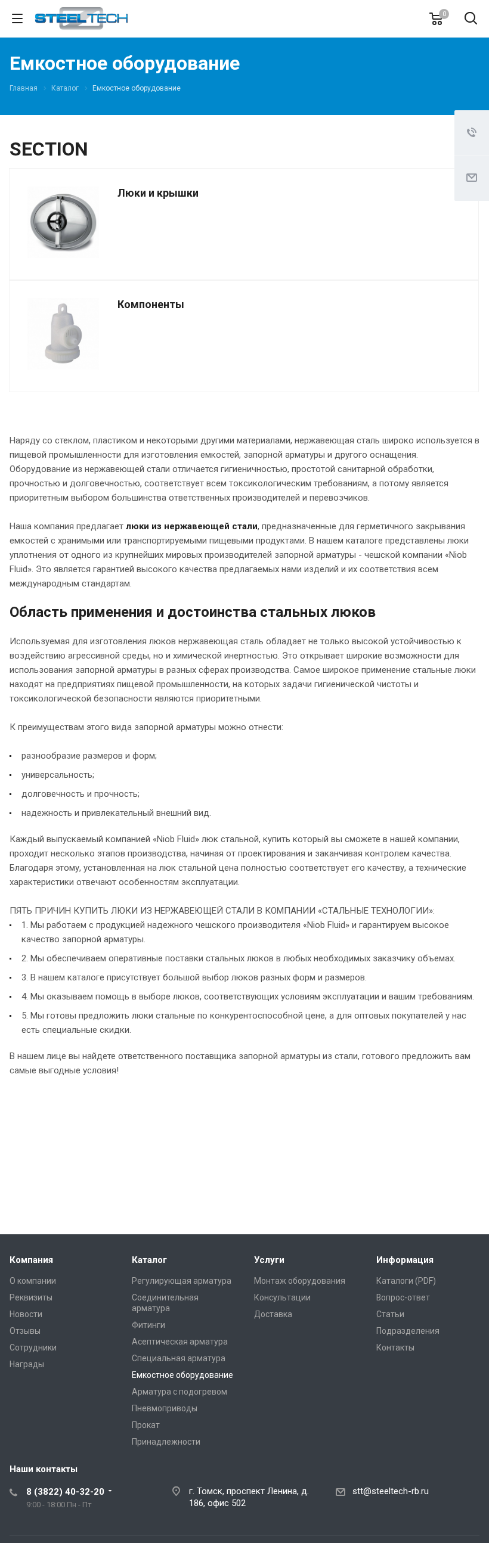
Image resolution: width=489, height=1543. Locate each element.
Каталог (149, 1260)
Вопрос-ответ (403, 1297)
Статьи (390, 1314)
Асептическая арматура (180, 1341)
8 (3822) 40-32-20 (65, 1491)
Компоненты (150, 304)
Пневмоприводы (164, 1408)
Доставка (273, 1314)
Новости (26, 1314)
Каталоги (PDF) (406, 1281)
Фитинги (148, 1325)
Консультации (282, 1297)
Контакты (395, 1347)
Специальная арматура (178, 1358)
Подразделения (408, 1331)
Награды (27, 1364)
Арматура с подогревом (179, 1391)
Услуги (269, 1260)
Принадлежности (166, 1441)
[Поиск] (471, 19)
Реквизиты (31, 1297)
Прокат (146, 1425)
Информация (405, 1260)
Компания (31, 1260)
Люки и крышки (158, 193)
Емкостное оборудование (182, 1375)
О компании (33, 1281)
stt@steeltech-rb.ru (390, 1491)
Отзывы (25, 1331)
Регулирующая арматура (181, 1281)
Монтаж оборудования (299, 1281)
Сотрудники (33, 1347)
